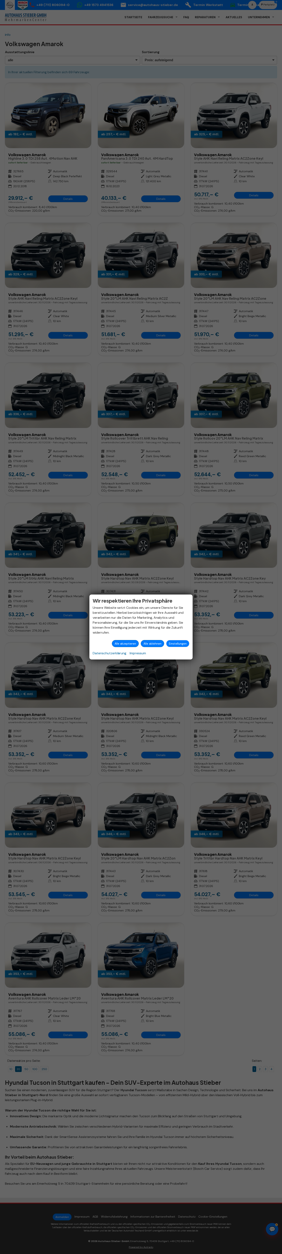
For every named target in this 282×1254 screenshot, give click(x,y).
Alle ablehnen (152, 643)
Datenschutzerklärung (109, 653)
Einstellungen (178, 643)
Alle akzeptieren (125, 643)
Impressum (138, 653)
